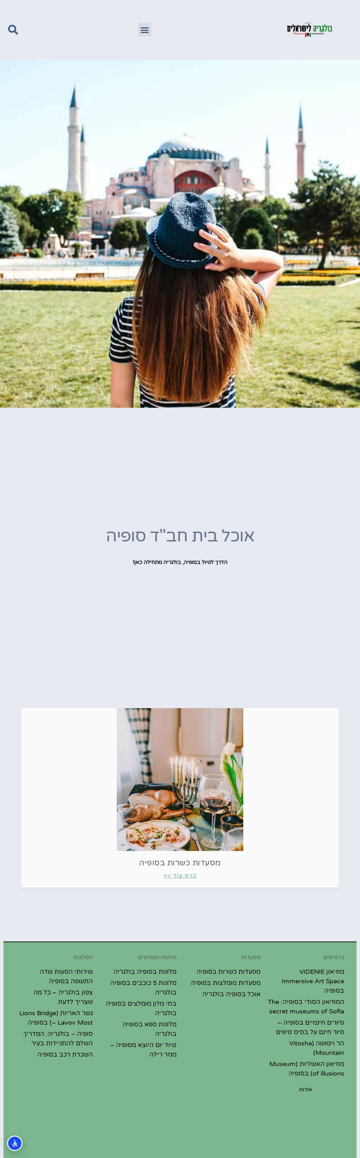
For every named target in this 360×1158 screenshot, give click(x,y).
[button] (145, 29)
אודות (306, 1089)
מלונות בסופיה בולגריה (145, 972)
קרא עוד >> (180, 875)
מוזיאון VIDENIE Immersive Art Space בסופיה (313, 981)
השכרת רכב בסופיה (65, 1054)
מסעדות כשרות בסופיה (180, 862)
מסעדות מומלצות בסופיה (226, 983)
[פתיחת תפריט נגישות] (14, 1143)
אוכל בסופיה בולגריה (231, 994)
